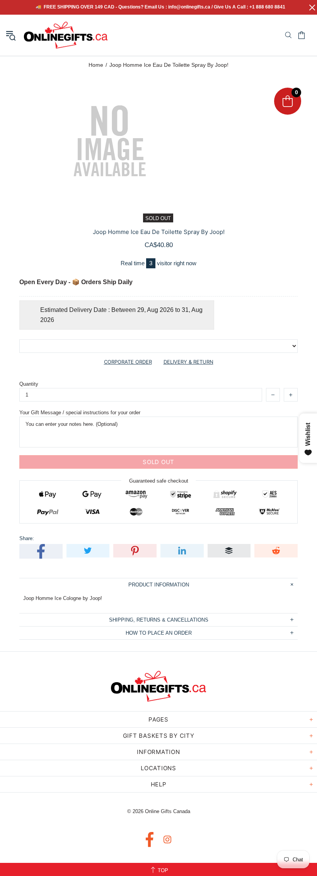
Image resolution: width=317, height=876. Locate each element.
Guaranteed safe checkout (158, 481)
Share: (26, 538)
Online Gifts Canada (65, 35)
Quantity (28, 384)
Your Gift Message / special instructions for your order (79, 412)
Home (96, 65)
